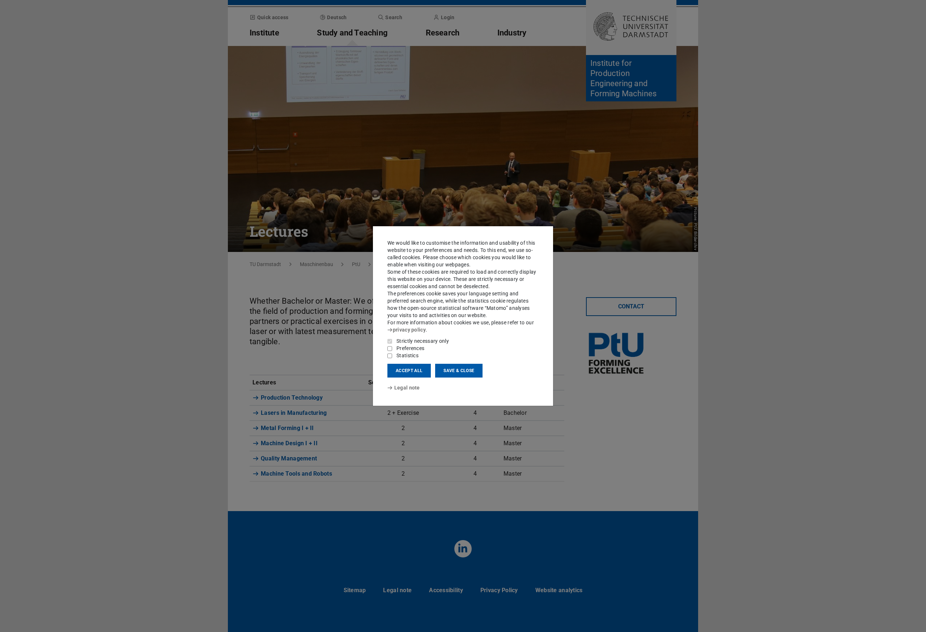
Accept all (409, 370)
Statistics (407, 355)
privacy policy (409, 330)
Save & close (458, 370)
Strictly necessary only (422, 341)
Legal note (407, 388)
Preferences (410, 348)
